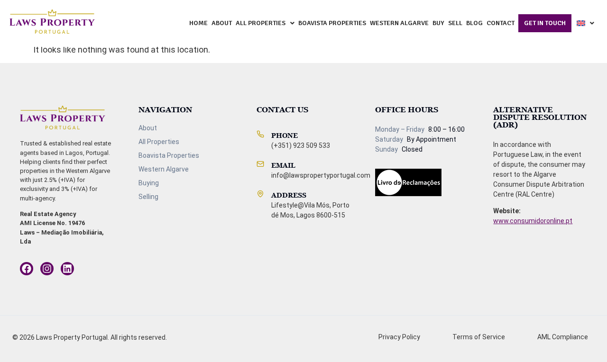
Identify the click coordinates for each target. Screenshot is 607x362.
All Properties (260, 23)
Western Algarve (399, 23)
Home (198, 23)
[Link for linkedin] (67, 268)
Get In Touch (545, 23)
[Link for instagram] (26, 268)
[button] (265, 23)
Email (283, 165)
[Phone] (260, 134)
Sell (455, 23)
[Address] (260, 194)
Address (288, 195)
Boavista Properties (332, 23)
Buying (148, 183)
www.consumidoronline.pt (532, 221)
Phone (284, 135)
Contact (501, 23)
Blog (474, 23)
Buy (438, 23)
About (222, 23)
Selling (148, 196)
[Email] (260, 164)
